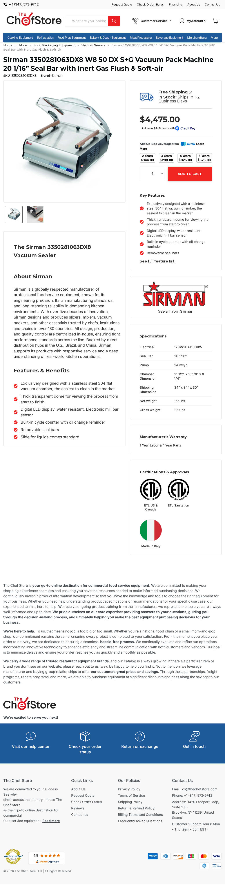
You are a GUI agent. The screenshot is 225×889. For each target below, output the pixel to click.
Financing (175, 4)
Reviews (77, 808)
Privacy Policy (129, 789)
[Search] (114, 21)
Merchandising (197, 37)
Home (8, 45)
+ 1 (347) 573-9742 (24, 4)
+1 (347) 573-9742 (198, 795)
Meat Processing (141, 37)
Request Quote (122, 4)
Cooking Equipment (20, 37)
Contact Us (212, 4)
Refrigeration (45, 37)
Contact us (79, 814)
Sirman (187, 311)
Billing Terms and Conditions (140, 814)
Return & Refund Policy (136, 808)
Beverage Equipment (169, 37)
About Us (193, 4)
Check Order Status (150, 4)
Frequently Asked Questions (140, 821)
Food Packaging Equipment (54, 45)
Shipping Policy (130, 802)
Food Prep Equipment (72, 37)
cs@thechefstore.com (199, 789)
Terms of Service (131, 795)
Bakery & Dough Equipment (108, 37)
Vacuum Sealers (93, 45)
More (214, 37)
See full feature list (157, 261)
